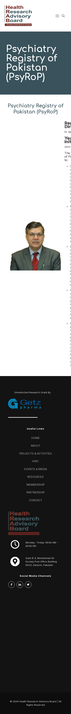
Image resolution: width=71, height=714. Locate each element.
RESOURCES (35, 477)
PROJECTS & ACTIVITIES (35, 453)
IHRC (35, 461)
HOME (35, 438)
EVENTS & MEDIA (35, 469)
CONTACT (35, 500)
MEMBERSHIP (36, 484)
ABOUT (35, 445)
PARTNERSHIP (35, 492)
